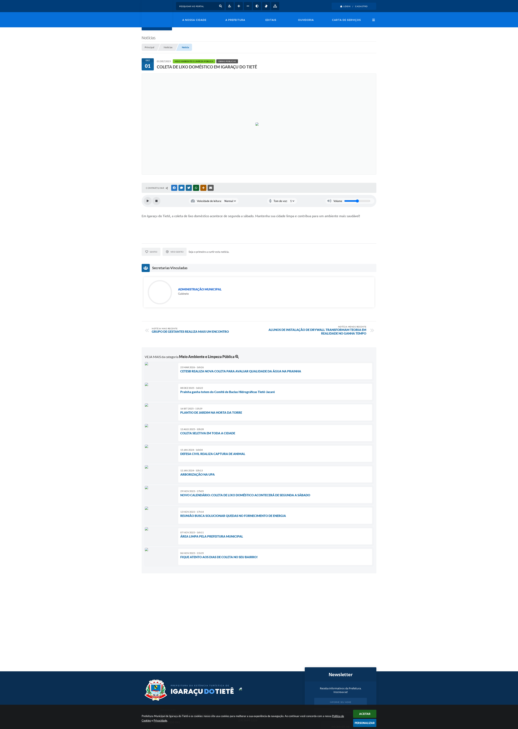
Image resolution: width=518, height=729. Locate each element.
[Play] (148, 201)
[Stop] (156, 201)
